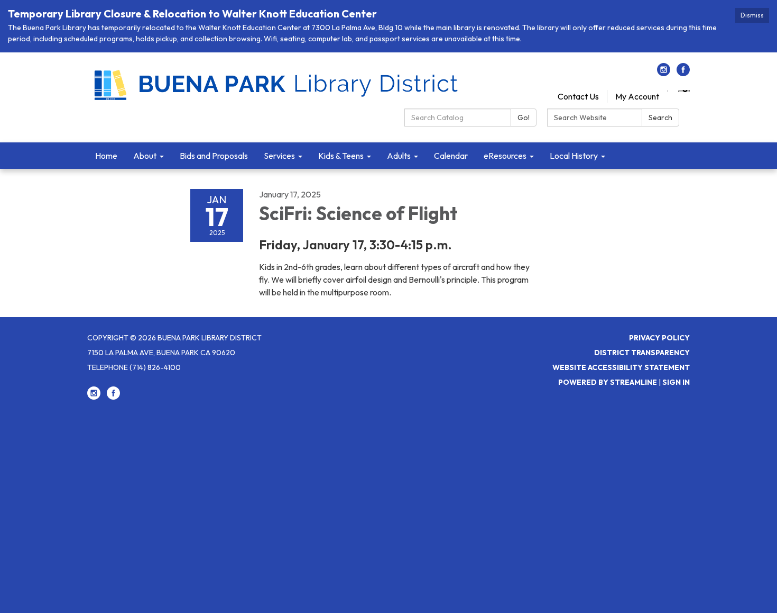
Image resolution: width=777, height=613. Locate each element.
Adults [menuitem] (399, 155)
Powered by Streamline (607, 382)
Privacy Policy (659, 337)
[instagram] (663, 73)
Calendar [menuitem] (451, 155)
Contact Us (578, 96)
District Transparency (642, 352)
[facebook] (683, 73)
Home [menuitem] (106, 155)
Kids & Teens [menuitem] (341, 155)
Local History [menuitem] (574, 155)
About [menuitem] (144, 155)
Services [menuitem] (279, 155)
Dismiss (752, 15)
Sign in (676, 382)
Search (660, 117)
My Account (637, 96)
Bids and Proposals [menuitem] (214, 155)
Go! (523, 117)
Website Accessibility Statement (621, 367)
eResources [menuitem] (505, 155)
